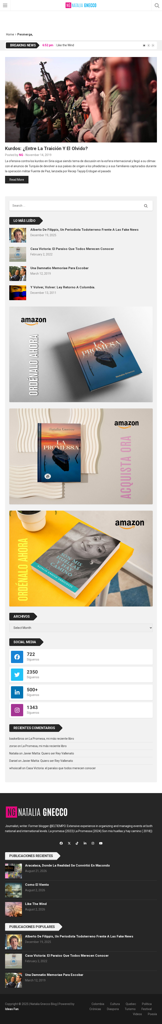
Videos (137, 1014)
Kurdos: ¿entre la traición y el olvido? (46, 148)
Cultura (115, 1004)
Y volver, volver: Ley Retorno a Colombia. (62, 287)
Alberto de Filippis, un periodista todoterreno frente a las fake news (84, 230)
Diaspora (113, 1009)
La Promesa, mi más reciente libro (51, 738)
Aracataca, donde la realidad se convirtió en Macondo (67, 865)
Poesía (152, 1014)
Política (147, 1004)
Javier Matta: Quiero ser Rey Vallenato (48, 753)
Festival (147, 1009)
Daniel (13, 760)
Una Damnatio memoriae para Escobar (59, 268)
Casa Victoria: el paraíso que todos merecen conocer (72, 249)
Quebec (131, 1004)
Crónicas (95, 1009)
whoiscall (15, 768)
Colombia (98, 1004)
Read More (16, 179)
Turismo (130, 1009)
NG (21, 155)
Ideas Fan (12, 1009)
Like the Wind (65, 45)
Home (10, 34)
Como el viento (37, 885)
